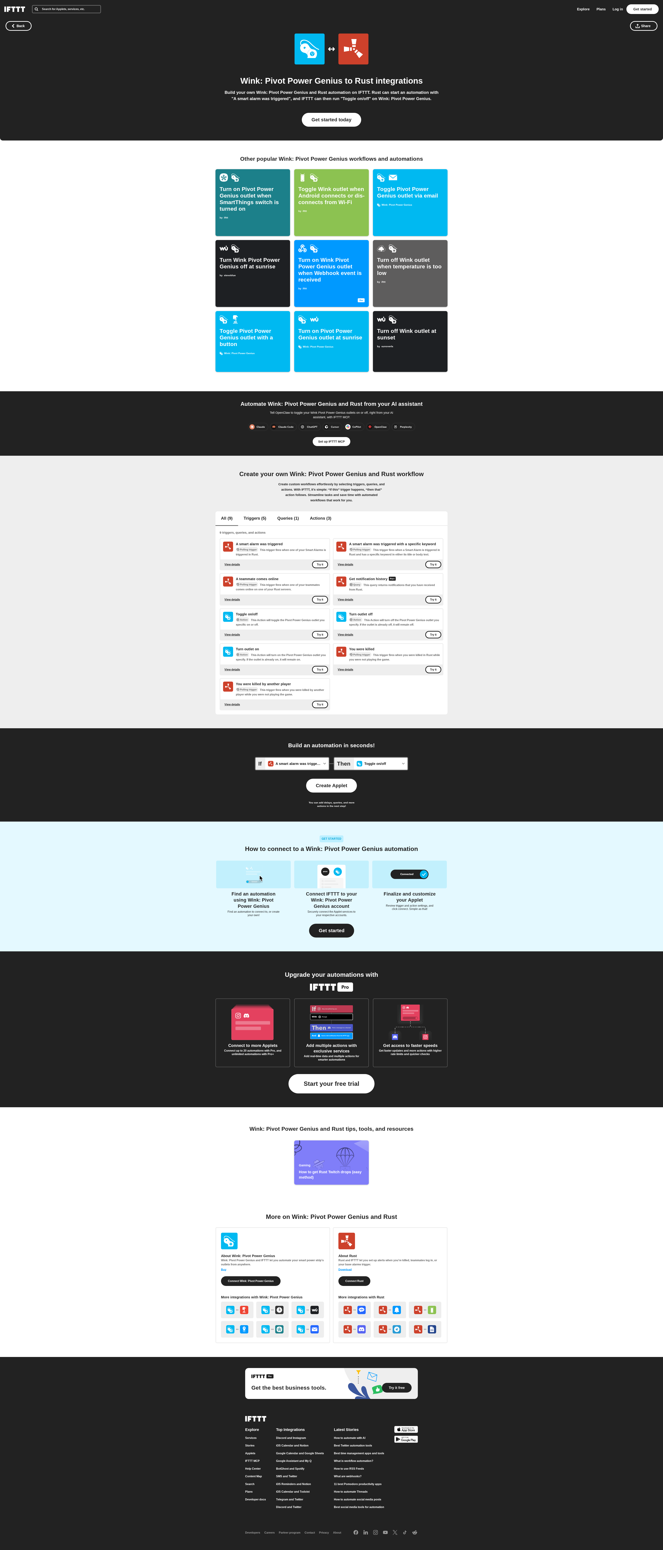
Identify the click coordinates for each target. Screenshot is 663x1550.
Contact (310, 1532)
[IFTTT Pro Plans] (392, 579)
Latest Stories (346, 1429)
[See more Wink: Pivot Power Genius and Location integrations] (237, 1329)
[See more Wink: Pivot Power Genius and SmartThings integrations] (272, 1329)
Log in (618, 9)
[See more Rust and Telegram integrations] (390, 1329)
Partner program (289, 1532)
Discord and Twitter (288, 1507)
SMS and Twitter (286, 1476)
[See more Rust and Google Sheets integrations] (425, 1329)
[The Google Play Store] (406, 1440)
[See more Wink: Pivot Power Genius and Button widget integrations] (237, 1310)
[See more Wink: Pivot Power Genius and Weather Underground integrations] (307, 1310)
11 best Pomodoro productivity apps (358, 1484)
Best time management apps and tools (359, 1453)
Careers (269, 1532)
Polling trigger (248, 549)
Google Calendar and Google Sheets (300, 1453)
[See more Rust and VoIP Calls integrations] (354, 1310)
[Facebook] (356, 1532)
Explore (583, 9)
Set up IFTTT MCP (331, 441)
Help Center (253, 1468)
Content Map (253, 1476)
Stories (249, 1445)
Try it (320, 564)
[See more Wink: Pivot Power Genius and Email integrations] (307, 1329)
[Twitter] (395, 1532)
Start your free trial (331, 1083)
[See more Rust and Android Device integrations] (425, 1310)
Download (345, 1269)
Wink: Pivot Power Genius (291, 80)
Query (356, 584)
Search (249, 1484)
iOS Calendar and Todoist (293, 1491)
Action (244, 619)
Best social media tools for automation (359, 1507)
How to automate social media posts (357, 1499)
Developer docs (255, 1499)
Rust (364, 80)
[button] (331, 931)
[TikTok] (405, 1532)
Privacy (324, 1532)
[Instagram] (375, 1532)
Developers (252, 1532)
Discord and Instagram (291, 1437)
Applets (250, 1453)
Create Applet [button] (331, 785)
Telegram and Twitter (289, 1499)
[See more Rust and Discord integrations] (354, 1329)
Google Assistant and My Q (293, 1461)
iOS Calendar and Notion (292, 1445)
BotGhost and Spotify (290, 1468)
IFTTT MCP (252, 1461)
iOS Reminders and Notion (293, 1484)
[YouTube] (385, 1532)
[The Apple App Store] (406, 1430)
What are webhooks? (348, 1476)
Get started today (331, 119)
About (337, 1532)
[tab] (226, 518)
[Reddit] (415, 1532)
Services (251, 1437)
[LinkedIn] (366, 1532)
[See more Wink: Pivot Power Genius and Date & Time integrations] (272, 1310)
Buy (223, 1269)
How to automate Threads (351, 1491)
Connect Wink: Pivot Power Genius (251, 1281)
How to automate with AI (349, 1437)
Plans (601, 9)
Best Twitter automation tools (353, 1445)
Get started (642, 9)
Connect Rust (354, 1281)
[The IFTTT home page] (14, 9)
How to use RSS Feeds (349, 1468)
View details (232, 564)
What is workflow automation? (353, 1461)
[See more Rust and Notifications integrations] (390, 1310)
